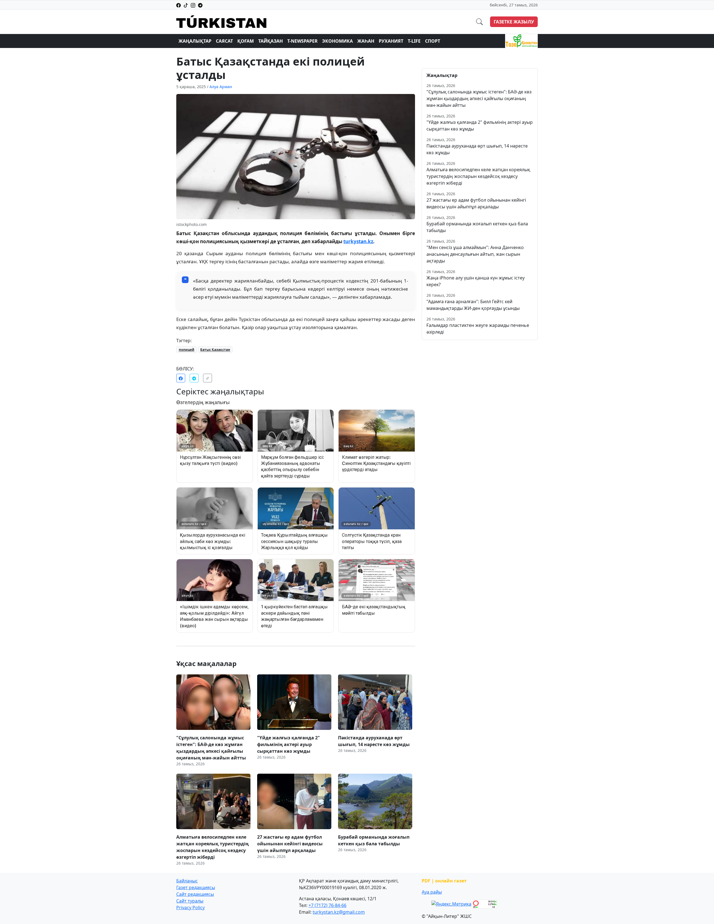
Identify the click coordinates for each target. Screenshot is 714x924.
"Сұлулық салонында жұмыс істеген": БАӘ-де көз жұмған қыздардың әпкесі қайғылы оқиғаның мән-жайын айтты (479, 98)
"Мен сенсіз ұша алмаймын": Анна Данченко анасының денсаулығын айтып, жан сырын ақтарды (475, 254)
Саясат (224, 41)
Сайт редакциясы (195, 894)
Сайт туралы (189, 901)
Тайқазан (270, 41)
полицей (186, 349)
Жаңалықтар (194, 41)
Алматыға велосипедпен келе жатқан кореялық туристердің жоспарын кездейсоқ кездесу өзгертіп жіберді (478, 176)
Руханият (391, 41)
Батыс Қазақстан (215, 349)
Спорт (432, 41)
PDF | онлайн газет (444, 881)
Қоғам (245, 41)
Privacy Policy (190, 907)
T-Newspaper (302, 41)
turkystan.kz (358, 241)
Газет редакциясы (195, 887)
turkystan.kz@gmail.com (339, 912)
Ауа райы (432, 892)
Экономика (337, 41)
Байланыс (187, 881)
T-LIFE (414, 41)
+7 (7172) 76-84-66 (327, 905)
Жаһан (365, 41)
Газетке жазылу (514, 22)
